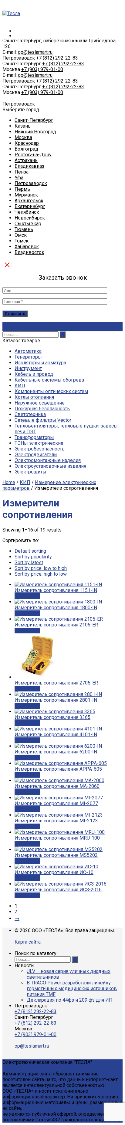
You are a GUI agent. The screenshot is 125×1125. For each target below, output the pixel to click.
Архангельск (29, 200)
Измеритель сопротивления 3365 (52, 717)
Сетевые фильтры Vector (43, 420)
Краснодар (27, 143)
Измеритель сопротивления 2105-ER (56, 625)
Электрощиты (30, 472)
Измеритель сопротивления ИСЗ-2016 (58, 890)
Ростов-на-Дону (33, 155)
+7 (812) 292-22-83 (57, 58)
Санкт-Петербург (34, 120)
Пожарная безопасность (42, 408)
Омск (21, 235)
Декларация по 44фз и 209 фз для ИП (70, 1000)
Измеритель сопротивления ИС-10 (54, 872)
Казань (23, 126)
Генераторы (28, 357)
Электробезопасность (40, 449)
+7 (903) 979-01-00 (42, 69)
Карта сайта (28, 942)
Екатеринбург (30, 206)
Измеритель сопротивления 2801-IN (56, 700)
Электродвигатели (36, 454)
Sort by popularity (33, 557)
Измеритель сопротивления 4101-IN (56, 734)
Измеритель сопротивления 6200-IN (56, 752)
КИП (20, 386)
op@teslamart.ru (35, 52)
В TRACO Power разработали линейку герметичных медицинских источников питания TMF (72, 988)
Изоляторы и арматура (40, 363)
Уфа (19, 177)
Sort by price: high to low (41, 574)
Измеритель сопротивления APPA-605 (58, 769)
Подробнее (27, 596)
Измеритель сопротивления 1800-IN (56, 607)
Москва (23, 137)
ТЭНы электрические (39, 443)
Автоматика (28, 351)
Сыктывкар (28, 223)
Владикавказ (29, 166)
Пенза (22, 172)
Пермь (22, 189)
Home (8, 482)
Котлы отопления (34, 397)
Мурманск (26, 195)
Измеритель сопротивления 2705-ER (56, 683)
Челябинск (27, 212)
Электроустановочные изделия (50, 466)
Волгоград (26, 149)
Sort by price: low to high (41, 568)
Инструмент (28, 368)
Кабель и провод (34, 374)
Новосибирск (30, 218)
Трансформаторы (34, 437)
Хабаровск (27, 246)
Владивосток (29, 252)
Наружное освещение (40, 403)
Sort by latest (29, 562)
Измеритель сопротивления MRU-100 (57, 838)
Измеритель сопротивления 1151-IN (56, 590)
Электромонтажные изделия (48, 460)
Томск (22, 241)
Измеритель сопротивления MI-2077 (56, 803)
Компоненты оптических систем (51, 391)
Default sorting (30, 551)
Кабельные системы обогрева (49, 380)
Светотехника (30, 414)
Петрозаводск (31, 183)
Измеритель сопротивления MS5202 (56, 855)
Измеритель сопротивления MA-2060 (57, 786)
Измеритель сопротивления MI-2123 (56, 821)
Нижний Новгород (35, 132)
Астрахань (26, 160)
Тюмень (24, 229)
